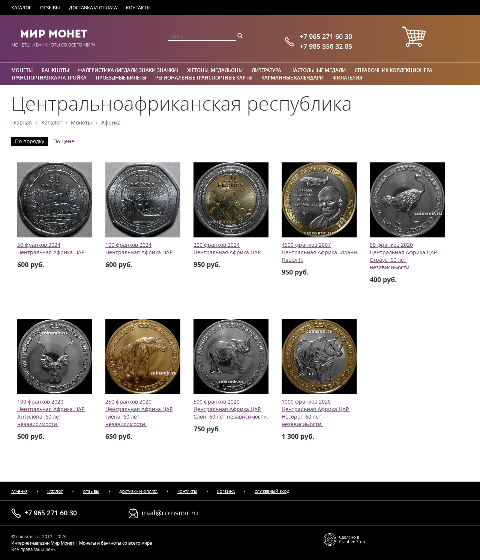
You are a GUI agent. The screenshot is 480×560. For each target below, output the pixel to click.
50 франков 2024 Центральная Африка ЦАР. (51, 249)
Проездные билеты (121, 77)
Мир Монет (53, 34)
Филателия (347, 77)
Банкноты (55, 70)
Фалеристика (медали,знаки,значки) (128, 70)
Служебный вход (272, 491)
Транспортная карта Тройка (49, 77)
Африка (111, 122)
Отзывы (50, 8)
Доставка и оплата (93, 8)
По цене (63, 141)
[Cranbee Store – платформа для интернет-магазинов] (345, 539)
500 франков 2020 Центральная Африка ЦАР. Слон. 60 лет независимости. (231, 409)
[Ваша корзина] (414, 37)
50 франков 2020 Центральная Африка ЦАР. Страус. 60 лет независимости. (404, 256)
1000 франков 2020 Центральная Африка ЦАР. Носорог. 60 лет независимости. (316, 413)
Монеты (22, 70)
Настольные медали (318, 70)
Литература (266, 70)
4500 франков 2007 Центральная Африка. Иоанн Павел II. (319, 252)
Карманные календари (292, 77)
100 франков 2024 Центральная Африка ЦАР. (139, 249)
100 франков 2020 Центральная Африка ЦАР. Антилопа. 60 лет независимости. (51, 413)
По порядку (29, 141)
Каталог (21, 8)
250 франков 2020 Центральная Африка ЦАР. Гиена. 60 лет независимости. (139, 413)
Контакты (138, 8)
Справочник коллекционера (393, 70)
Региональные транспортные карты (203, 77)
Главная (21, 122)
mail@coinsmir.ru (170, 512)
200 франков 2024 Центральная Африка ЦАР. (227, 249)
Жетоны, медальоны (215, 70)
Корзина (226, 491)
